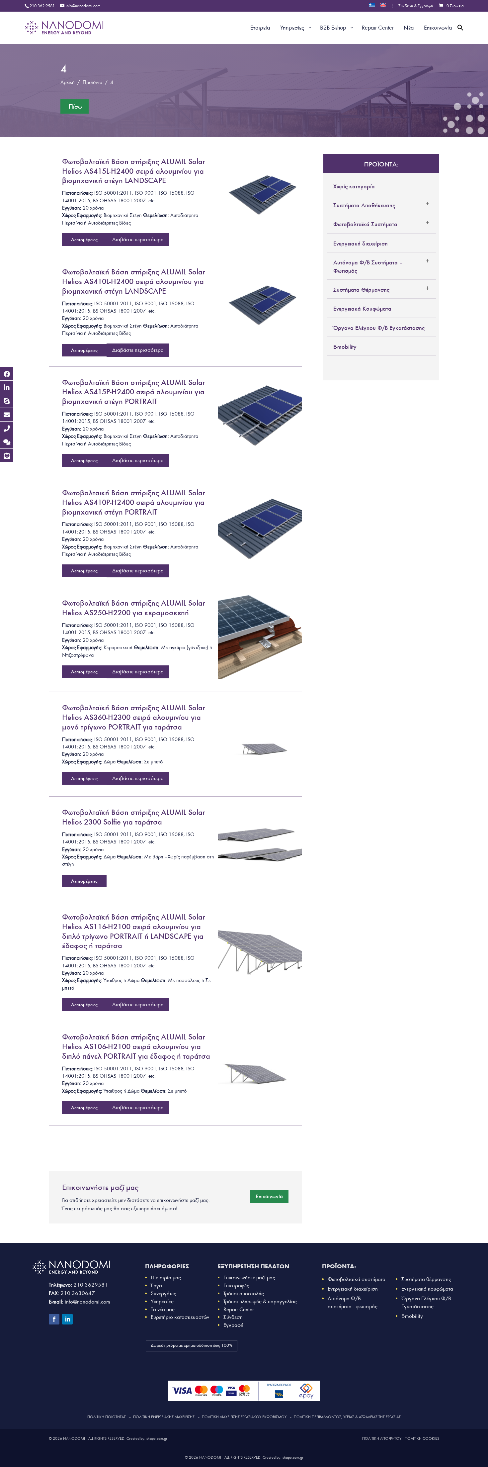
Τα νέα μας (163, 1309)
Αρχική (67, 82)
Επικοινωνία (269, 1196)
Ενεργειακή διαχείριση (360, 243)
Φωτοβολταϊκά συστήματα (356, 1279)
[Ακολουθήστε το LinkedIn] (67, 1319)
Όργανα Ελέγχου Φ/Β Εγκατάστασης (379, 328)
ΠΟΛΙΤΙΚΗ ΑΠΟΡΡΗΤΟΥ (381, 1438)
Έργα (156, 1285)
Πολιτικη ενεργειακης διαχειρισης (164, 1417)
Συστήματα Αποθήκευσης (364, 205)
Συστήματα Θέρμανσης (361, 289)
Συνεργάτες (163, 1293)
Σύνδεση (233, 1317)
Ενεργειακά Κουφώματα (362, 308)
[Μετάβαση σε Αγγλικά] (383, 7)
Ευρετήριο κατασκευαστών (180, 1317)
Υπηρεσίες (162, 1301)
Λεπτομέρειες (84, 240)
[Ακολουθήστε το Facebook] (54, 1319)
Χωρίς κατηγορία (354, 186)
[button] (460, 35)
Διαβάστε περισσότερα (138, 239)
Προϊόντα (92, 82)
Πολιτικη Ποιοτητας (106, 1417)
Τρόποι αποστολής (243, 1293)
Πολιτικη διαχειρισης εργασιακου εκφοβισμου (244, 1417)
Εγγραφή (233, 1325)
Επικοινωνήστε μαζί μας (249, 1277)
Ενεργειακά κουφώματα (427, 1289)
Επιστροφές (236, 1285)
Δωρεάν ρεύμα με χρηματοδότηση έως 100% (191, 1345)
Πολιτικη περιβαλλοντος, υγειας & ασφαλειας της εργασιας (347, 1417)
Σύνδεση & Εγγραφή (415, 6)
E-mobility (345, 346)
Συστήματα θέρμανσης (426, 1279)
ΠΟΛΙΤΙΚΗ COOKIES (422, 1438)
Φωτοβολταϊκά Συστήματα (365, 224)
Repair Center (238, 1309)
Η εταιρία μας (166, 1277)
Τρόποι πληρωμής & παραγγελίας (260, 1301)
